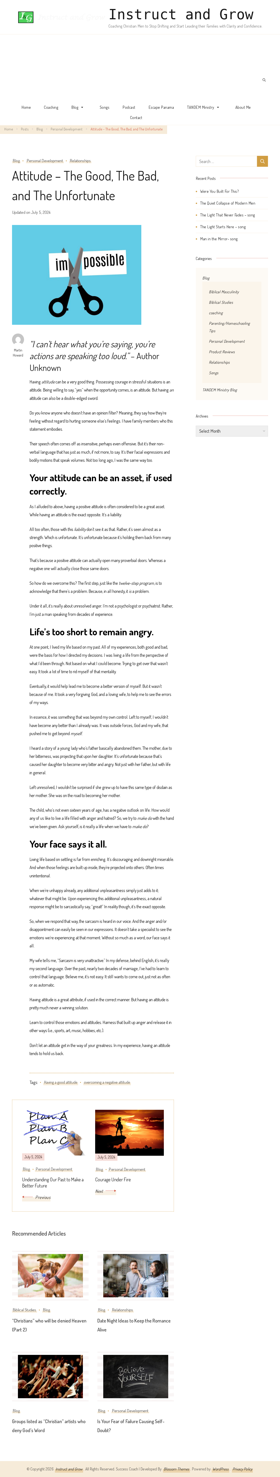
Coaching (51, 107)
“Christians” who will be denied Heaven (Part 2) (49, 1325)
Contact (136, 117)
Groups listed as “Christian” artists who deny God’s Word (49, 1425)
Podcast (128, 107)
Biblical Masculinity (224, 291)
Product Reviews (222, 351)
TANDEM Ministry (200, 107)
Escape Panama (161, 107)
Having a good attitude (60, 1082)
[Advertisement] (136, 69)
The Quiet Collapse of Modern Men (227, 203)
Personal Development (45, 160)
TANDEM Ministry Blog (219, 389)
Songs (105, 107)
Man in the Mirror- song (219, 238)
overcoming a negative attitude (107, 1082)
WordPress (220, 1468)
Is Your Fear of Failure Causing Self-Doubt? (130, 1425)
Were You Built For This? (219, 191)
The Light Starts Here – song (223, 226)
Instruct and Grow (181, 14)
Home (26, 107)
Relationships (80, 160)
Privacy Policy (242, 1468)
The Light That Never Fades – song (227, 215)
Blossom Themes (176, 1468)
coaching (216, 312)
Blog (74, 107)
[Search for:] (226, 161)
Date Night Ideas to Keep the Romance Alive (134, 1325)
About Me (243, 107)
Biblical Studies (24, 1309)
